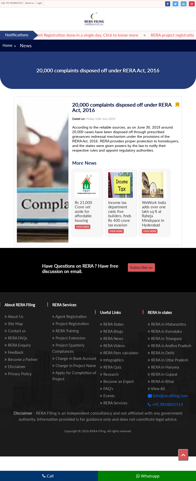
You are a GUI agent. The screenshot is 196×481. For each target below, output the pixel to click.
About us (29, 3)
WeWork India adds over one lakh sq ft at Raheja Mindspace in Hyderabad (154, 213)
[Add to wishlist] (177, 107)
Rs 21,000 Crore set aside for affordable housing (83, 211)
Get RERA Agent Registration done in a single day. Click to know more (72, 34)
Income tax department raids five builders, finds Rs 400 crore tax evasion (119, 213)
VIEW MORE (82, 226)
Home (7, 45)
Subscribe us (141, 267)
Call (50, 475)
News (26, 45)
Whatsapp (150, 475)
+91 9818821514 (12, 3)
